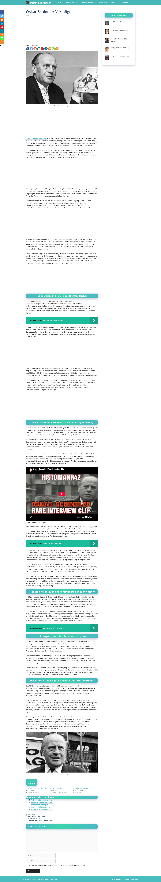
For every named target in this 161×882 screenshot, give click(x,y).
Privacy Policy (103, 3)
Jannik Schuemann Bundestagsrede (36, 788)
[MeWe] (46, 48)
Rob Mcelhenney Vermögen (41, 809)
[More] (57, 48)
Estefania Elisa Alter (34, 818)
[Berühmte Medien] (27, 2)
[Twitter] (31, 48)
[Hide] (0, 45)
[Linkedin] (38, 48)
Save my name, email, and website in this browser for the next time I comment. (57, 865)
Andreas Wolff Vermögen (40, 807)
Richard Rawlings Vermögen (42, 802)
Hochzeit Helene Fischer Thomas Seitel (40, 820)
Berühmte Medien (40, 2)
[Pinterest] (42, 48)
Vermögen (31, 814)
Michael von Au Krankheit (81, 788)
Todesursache (70, 3)
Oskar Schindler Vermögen (36, 138)
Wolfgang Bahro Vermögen (41, 800)
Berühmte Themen (87, 3)
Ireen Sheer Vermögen (39, 805)
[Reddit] (35, 48)
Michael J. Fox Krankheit (57, 788)
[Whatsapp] (53, 48)
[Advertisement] (62, 31)
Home (60, 3)
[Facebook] (27, 48)
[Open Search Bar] (132, 2)
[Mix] (49, 48)
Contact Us (124, 3)
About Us (114, 3)
